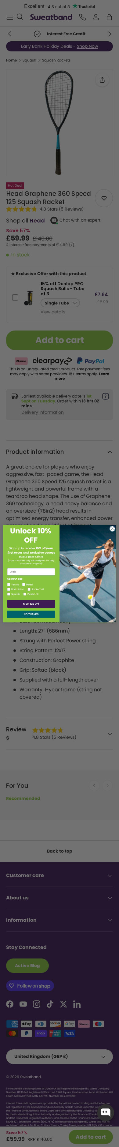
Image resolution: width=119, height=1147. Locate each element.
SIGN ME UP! (31, 604)
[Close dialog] (112, 528)
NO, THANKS (31, 614)
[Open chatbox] (105, 1112)
